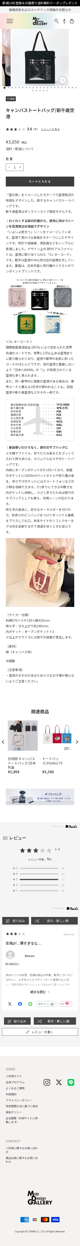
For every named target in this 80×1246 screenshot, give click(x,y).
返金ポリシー (14, 1112)
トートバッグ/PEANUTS (52, 760)
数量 (9, 159)
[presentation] (3, 742)
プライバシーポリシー (19, 1100)
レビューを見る (50, 129)
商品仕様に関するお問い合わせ (22, 1160)
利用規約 (11, 1094)
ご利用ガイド (14, 1076)
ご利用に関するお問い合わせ (22, 1150)
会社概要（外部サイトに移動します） (22, 1120)
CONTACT (13, 1141)
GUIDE (10, 1069)
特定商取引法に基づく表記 (22, 1106)
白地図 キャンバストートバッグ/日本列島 (22, 763)
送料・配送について (20, 149)
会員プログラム (15, 1082)
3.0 (57, 849)
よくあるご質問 (15, 1088)
